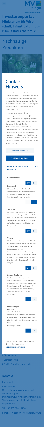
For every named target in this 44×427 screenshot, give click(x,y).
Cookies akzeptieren (20, 158)
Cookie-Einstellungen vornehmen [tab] (17, 168)
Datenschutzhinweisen (15, 346)
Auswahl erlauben (20, 150)
